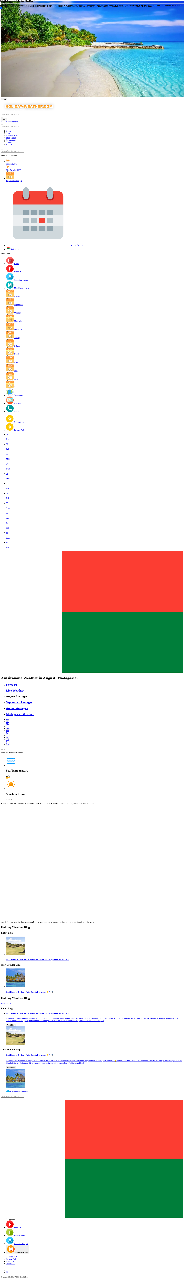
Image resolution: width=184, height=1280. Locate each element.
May (8, 728)
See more (5, 1003)
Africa (8, 133)
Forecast (11, 684)
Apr (7, 726)
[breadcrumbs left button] (2, 149)
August (9, 144)
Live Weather (15, 690)
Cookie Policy (11, 1257)
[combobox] (12, 114)
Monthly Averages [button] (21, 288)
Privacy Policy (12, 1259)
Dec (7, 744)
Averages (9, 142)
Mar (7, 724)
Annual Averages (17, 708)
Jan (7, 719)
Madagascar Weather (20, 714)
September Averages (19, 702)
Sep (7, 737)
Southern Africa (12, 135)
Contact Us (10, 1263)
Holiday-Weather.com (9, 122)
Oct (7, 740)
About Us (10, 1261)
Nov (8, 742)
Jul (7, 733)
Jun (7, 731)
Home (8, 131)
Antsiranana (11, 140)
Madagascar (11, 138)
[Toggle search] (2, 117)
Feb (7, 722)
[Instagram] (94, 1272)
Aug (8, 735)
